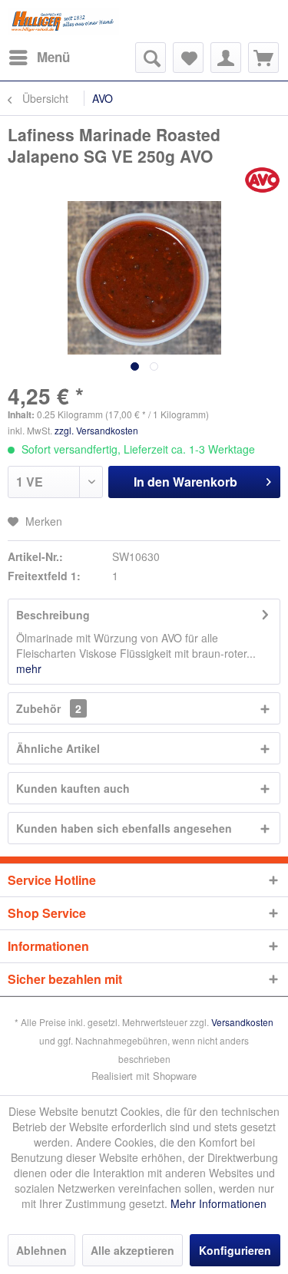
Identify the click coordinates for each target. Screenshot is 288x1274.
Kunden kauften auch (73, 788)
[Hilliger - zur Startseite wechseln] (63, 21)
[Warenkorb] (263, 57)
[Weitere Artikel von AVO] (262, 180)
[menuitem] (39, 57)
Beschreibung (53, 614)
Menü (53, 57)
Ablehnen (41, 1250)
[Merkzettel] (188, 57)
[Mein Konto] (225, 57)
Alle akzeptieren (132, 1250)
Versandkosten (242, 1021)
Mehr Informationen (218, 1203)
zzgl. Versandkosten (96, 430)
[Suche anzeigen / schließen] (150, 57)
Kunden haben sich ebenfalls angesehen (124, 828)
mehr (28, 668)
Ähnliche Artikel (58, 748)
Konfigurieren (235, 1250)
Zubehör (48, 708)
